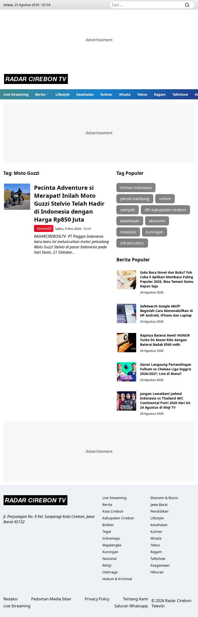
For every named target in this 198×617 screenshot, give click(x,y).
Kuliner (106, 94)
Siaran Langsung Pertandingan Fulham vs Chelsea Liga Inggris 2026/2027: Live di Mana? (165, 369)
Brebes (108, 524)
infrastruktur (132, 243)
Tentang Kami (135, 599)
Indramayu (111, 538)
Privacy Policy (97, 599)
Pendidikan (159, 511)
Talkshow (180, 94)
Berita (40, 94)
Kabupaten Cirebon (118, 518)
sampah (127, 209)
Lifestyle (63, 94)
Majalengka (111, 545)
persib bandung (134, 198)
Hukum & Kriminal (117, 578)
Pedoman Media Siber (51, 599)
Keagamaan (160, 565)
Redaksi (10, 599)
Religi (107, 565)
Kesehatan (85, 94)
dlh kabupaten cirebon (165, 209)
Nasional (109, 558)
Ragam (160, 94)
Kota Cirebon (112, 511)
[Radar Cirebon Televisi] (36, 79)
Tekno (142, 94)
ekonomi (157, 221)
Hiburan (157, 572)
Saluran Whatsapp (131, 606)
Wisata (124, 94)
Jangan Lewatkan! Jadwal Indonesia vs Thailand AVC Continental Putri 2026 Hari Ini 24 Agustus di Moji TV (165, 400)
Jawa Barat (159, 504)
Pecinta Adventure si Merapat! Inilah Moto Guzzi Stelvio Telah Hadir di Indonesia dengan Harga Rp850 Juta (69, 203)
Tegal (106, 531)
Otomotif (43, 228)
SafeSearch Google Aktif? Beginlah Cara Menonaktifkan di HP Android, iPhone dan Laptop (166, 311)
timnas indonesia (136, 187)
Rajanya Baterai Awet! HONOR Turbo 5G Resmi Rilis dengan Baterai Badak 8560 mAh (165, 340)
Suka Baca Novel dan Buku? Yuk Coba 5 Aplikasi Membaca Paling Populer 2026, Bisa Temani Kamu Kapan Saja (166, 279)
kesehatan (129, 221)
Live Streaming (15, 94)
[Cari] (187, 5)
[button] (42, 94)
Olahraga (110, 572)
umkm (165, 198)
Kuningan (110, 551)
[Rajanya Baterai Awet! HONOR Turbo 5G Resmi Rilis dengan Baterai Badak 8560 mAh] (126, 342)
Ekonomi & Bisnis (164, 497)
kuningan (154, 232)
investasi (128, 232)
